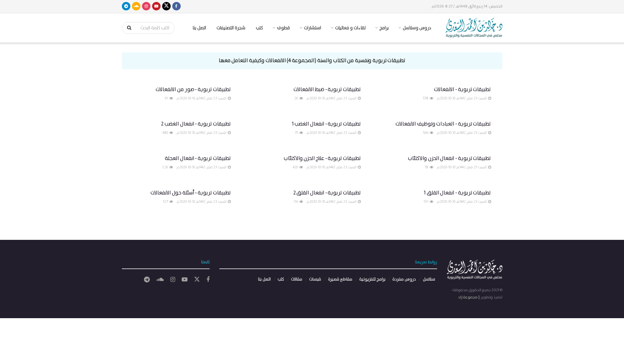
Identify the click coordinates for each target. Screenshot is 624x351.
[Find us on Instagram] (146, 6)
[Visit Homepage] (474, 28)
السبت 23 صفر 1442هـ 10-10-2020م (462, 98)
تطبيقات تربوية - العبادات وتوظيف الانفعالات (443, 124)
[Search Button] (127, 28)
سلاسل (429, 279)
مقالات (296, 279)
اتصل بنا (199, 28)
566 (426, 133)
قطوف (283, 28)
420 (296, 167)
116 (296, 202)
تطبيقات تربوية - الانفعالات (462, 89)
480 (165, 133)
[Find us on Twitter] (166, 6)
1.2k (165, 167)
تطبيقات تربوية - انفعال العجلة (198, 158)
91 (166, 98)
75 (297, 133)
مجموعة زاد (467, 297)
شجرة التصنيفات (230, 28)
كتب (259, 28)
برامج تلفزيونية (372, 279)
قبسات (315, 279)
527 (166, 202)
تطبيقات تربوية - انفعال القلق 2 (327, 193)
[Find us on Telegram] (126, 6)
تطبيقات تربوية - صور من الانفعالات (193, 89)
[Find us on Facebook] (176, 6)
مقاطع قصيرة (340, 279)
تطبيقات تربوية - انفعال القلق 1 (457, 193)
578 (426, 98)
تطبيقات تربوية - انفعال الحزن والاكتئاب (449, 158)
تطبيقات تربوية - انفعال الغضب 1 (326, 124)
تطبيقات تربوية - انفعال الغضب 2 (195, 124)
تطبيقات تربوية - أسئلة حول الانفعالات (190, 193)
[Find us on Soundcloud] (136, 6)
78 (426, 167)
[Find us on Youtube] (156, 6)
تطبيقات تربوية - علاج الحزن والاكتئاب (322, 158)
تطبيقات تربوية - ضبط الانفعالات (327, 89)
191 (426, 202)
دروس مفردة (404, 279)
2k (296, 98)
